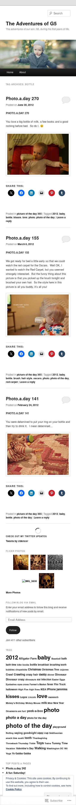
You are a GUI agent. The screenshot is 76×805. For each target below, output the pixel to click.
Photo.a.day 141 (22, 398)
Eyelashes (11, 684)
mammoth (53, 697)
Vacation (10, 748)
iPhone (51, 689)
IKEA (43, 689)
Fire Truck (60, 684)
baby (62, 213)
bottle (9, 217)
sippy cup (42, 733)
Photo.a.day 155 (22, 238)
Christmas (34, 669)
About (22, 72)
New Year (58, 703)
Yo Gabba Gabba (21, 753)
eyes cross (23, 684)
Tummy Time (60, 743)
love (24, 217)
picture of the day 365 (29, 213)
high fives (34, 689)
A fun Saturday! (15, 773)
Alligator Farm (28, 658)
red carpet (12, 382)
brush (17, 378)
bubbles (10, 669)
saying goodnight (25, 733)
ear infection (44, 679)
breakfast (43, 664)
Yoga (8, 753)
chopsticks (21, 669)
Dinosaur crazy (15, 679)
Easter (55, 679)
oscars (37, 378)
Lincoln (32, 697)
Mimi (50, 702)
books (25, 664)
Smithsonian (56, 732)
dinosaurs (30, 679)
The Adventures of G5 (31, 23)
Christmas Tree (50, 669)
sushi (21, 738)
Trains (48, 743)
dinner (50, 674)
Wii (65, 748)
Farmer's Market (38, 684)
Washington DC (55, 748)
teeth (28, 738)
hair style (26, 378)
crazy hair (32, 674)
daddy (43, 674)
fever (50, 684)
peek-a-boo (35, 711)
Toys (40, 742)
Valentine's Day (25, 748)
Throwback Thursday (17, 743)
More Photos (13, 592)
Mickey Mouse (33, 702)
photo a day (16, 717)
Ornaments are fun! (16, 711)
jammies (62, 689)
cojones (64, 669)
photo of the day (45, 217)
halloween (11, 689)
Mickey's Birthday (15, 702)
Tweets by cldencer (17, 541)
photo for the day (37, 718)
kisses (17, 217)
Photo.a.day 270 (22, 98)
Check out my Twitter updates (26, 536)
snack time (11, 738)
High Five (23, 689)
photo (32, 217)
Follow (13, 630)
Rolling (10, 732)
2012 (55, 213)
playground (59, 727)
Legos (23, 697)
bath (64, 658)
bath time (11, 664)
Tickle (32, 743)
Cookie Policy (14, 789)
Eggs (62, 679)
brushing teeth (58, 664)
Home (10, 72)
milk (44, 703)
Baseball (56, 658)
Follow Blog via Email (21, 602)
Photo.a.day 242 (16, 768)
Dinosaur (60, 674)
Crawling (19, 674)
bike (19, 664)
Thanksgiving (40, 738)
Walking (40, 748)
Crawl (9, 674)
